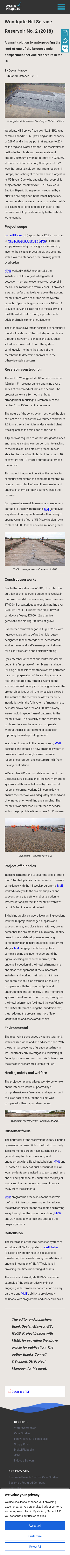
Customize (35, 1536)
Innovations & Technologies (31, 1438)
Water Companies (25, 1427)
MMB (42, 240)
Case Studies (22, 1433)
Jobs (17, 1455)
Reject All (35, 1546)
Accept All (35, 1525)
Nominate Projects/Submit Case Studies (33, 1477)
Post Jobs (15, 1488)
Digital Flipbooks (24, 1449)
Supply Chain (22, 1444)
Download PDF (20, 1391)
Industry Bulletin (24, 1460)
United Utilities (13, 235)
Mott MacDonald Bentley (23, 240)
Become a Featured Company (27, 1482)
